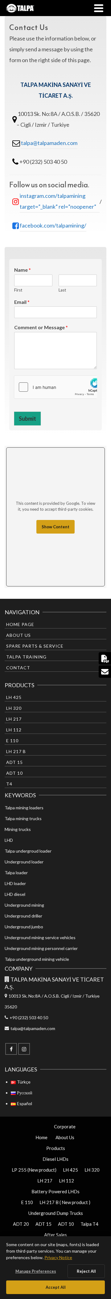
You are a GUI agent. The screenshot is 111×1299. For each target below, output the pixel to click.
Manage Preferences (35, 1271)
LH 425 (14, 697)
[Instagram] (24, 1049)
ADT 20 (21, 1224)
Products (55, 1148)
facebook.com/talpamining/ (53, 225)
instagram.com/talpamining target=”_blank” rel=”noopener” (58, 201)
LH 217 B (16, 751)
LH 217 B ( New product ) (64, 1202)
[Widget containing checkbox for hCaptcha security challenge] (55, 387)
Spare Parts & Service (35, 646)
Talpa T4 (89, 1224)
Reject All (86, 1271)
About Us (18, 635)
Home (41, 1137)
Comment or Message (41, 327)
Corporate (65, 1126)
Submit (27, 418)
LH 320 (14, 708)
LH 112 (14, 729)
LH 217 (14, 719)
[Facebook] (11, 1049)
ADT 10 (14, 773)
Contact (18, 667)
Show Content (55, 526)
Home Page (20, 624)
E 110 (12, 740)
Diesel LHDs (55, 1159)
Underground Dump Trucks (55, 1213)
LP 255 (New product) (34, 1170)
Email (22, 302)
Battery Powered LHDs (55, 1191)
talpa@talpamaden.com (49, 142)
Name (22, 270)
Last (62, 289)
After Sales (55, 1234)
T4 (9, 783)
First (18, 289)
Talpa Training (26, 656)
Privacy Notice (58, 1257)
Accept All (56, 1287)
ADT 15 (14, 762)
